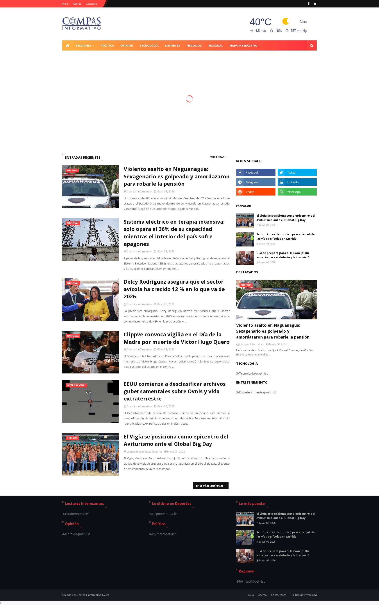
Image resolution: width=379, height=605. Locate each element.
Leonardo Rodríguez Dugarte (144, 451)
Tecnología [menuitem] (149, 45)
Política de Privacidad (304, 595)
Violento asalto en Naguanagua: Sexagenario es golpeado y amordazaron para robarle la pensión (177, 176)
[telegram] (255, 182)
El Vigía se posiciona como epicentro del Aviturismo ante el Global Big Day (176, 440)
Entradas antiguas (209, 485)
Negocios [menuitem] (194, 45)
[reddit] (255, 192)
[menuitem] (67, 45)
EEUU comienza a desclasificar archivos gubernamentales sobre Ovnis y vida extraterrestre (175, 391)
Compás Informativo (139, 191)
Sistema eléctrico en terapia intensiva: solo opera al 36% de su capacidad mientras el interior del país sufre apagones (174, 232)
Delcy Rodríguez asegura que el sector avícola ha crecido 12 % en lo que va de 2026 (174, 289)
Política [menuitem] (107, 45)
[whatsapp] (297, 192)
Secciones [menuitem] (83, 45)
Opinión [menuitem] (126, 45)
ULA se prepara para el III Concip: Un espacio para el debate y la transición (283, 255)
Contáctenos (278, 595)
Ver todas (217, 157)
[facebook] (309, 3)
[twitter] (315, 3)
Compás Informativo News (93, 595)
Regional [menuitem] (215, 45)
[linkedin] (297, 182)
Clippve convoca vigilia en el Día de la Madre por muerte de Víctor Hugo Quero (177, 338)
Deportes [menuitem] (172, 45)
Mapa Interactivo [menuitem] (243, 45)
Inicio (65, 3)
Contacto (91, 3)
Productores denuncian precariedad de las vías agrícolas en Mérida (285, 236)
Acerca (77, 3)
